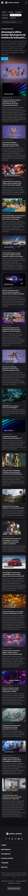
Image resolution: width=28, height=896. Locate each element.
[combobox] (12, 22)
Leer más (4, 58)
